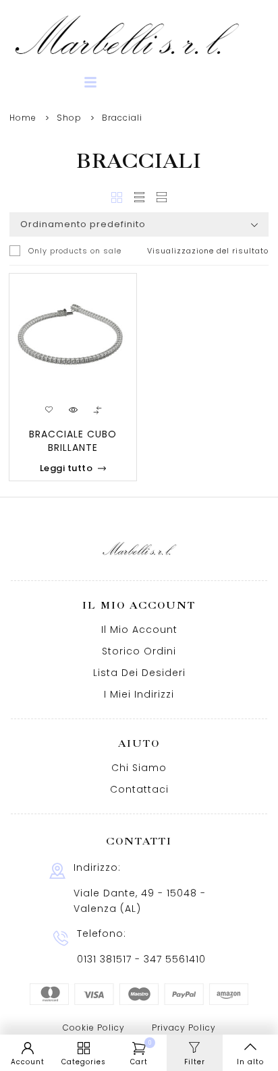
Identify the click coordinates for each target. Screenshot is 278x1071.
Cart (141, 1053)
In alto (250, 1062)
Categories (83, 1062)
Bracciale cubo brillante (72, 440)
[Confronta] (97, 409)
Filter (194, 1062)
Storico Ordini (139, 651)
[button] (90, 82)
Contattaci (139, 789)
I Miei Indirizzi (139, 694)
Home (22, 117)
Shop (69, 117)
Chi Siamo (139, 767)
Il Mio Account (139, 629)
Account (28, 1062)
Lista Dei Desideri (139, 672)
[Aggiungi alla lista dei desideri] (48, 409)
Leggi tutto (66, 468)
